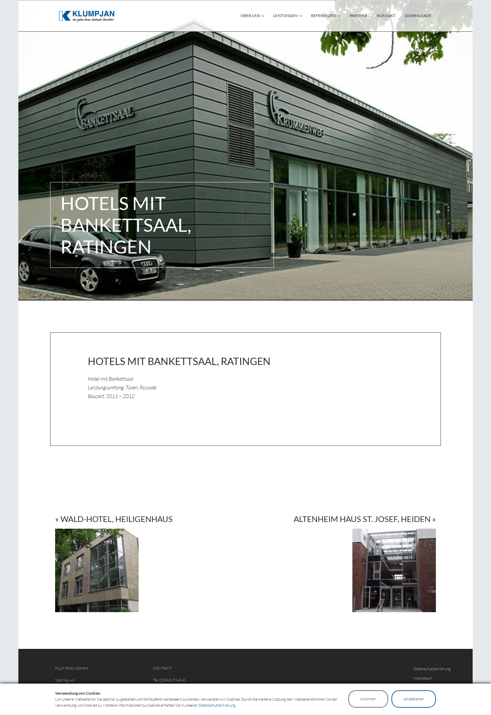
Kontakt (386, 15)
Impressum (423, 678)
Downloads (418, 15)
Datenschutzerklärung (432, 668)
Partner (358, 15)
